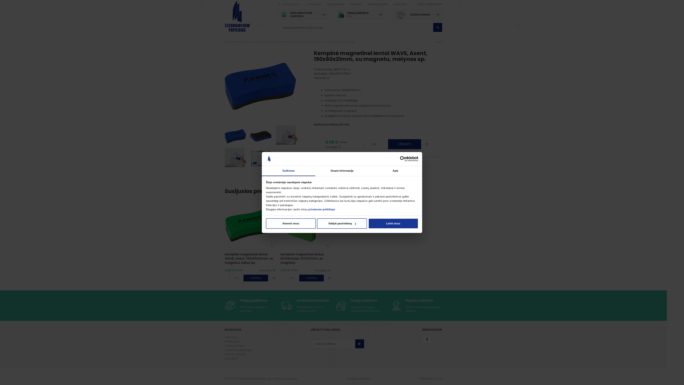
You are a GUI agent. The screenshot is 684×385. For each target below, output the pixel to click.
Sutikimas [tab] (288, 170)
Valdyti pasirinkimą (340, 223)
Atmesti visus (290, 223)
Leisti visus (393, 223)
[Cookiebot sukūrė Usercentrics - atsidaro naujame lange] (402, 159)
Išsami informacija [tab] (342, 170)
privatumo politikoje (321, 209)
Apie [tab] (395, 170)
